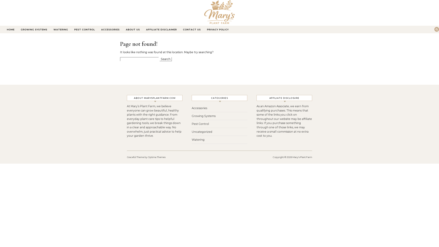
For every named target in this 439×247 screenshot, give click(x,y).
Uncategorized (202, 131)
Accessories (110, 29)
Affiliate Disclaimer (161, 29)
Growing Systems (34, 29)
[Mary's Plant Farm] (219, 13)
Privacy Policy (218, 29)
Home (11, 29)
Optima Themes (156, 157)
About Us (133, 29)
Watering (61, 29)
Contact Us (192, 29)
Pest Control (84, 29)
